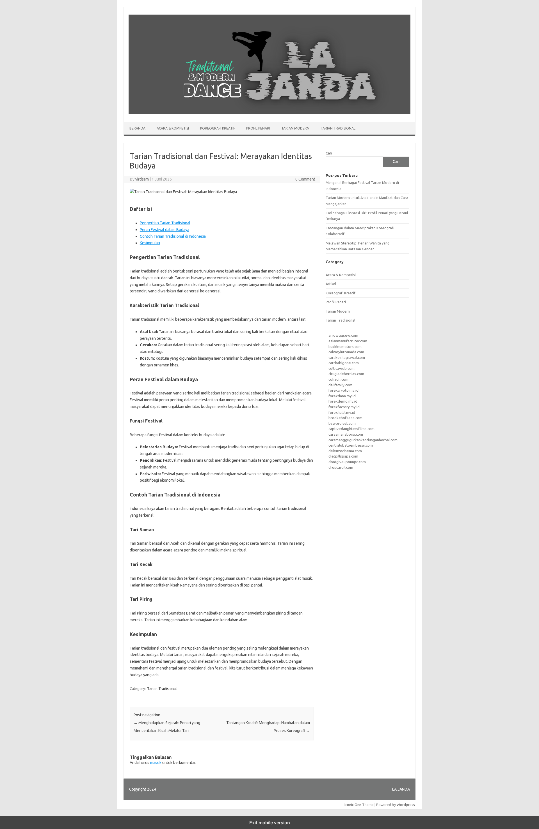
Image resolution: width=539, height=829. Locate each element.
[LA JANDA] (269, 112)
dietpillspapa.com (343, 456)
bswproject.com (342, 423)
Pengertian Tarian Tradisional (165, 223)
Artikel (331, 284)
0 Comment (305, 179)
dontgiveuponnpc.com (347, 461)
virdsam (142, 179)
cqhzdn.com (338, 379)
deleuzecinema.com (345, 451)
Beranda (137, 128)
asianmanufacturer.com (347, 341)
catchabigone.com (343, 363)
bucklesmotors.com (345, 346)
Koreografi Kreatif (217, 128)
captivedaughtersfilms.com (351, 428)
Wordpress (406, 805)
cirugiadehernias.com (346, 373)
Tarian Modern (295, 128)
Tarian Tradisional (338, 128)
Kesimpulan (150, 243)
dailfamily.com (340, 385)
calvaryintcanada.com (346, 352)
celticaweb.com (341, 368)
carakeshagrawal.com (346, 357)
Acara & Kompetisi (173, 128)
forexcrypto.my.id (343, 390)
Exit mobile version (269, 822)
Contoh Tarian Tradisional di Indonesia (173, 236)
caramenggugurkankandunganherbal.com (363, 440)
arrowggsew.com (343, 335)
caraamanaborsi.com (345, 434)
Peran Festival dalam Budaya (164, 229)
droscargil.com (340, 467)
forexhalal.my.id (341, 412)
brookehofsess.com (345, 417)
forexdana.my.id (342, 396)
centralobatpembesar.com (350, 445)
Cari (329, 153)
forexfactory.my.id (344, 407)
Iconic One (352, 805)
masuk (155, 762)
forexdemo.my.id (342, 401)
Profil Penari (258, 128)
